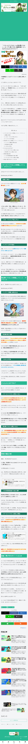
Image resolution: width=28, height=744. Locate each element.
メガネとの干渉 (8, 146)
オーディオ (4, 607)
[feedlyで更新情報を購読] (7, 623)
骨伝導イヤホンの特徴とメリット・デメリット (13, 140)
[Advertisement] (14, 27)
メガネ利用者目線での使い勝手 (11, 155)
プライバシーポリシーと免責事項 (20, 737)
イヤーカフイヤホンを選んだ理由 (12, 157)
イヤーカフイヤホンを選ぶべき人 (12, 150)
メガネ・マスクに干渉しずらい (11, 136)
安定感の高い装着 (8, 144)
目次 (12, 130)
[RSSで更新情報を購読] (20, 623)
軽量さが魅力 (8, 135)
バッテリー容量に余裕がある (11, 142)
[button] (18, 70)
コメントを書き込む (14, 720)
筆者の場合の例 (7, 153)
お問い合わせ (7, 736)
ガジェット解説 (11, 607)
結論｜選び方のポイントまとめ (10, 159)
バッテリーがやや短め (9, 138)
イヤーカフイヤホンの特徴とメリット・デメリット (14, 133)
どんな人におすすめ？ (8, 148)
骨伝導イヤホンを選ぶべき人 (11, 151)
